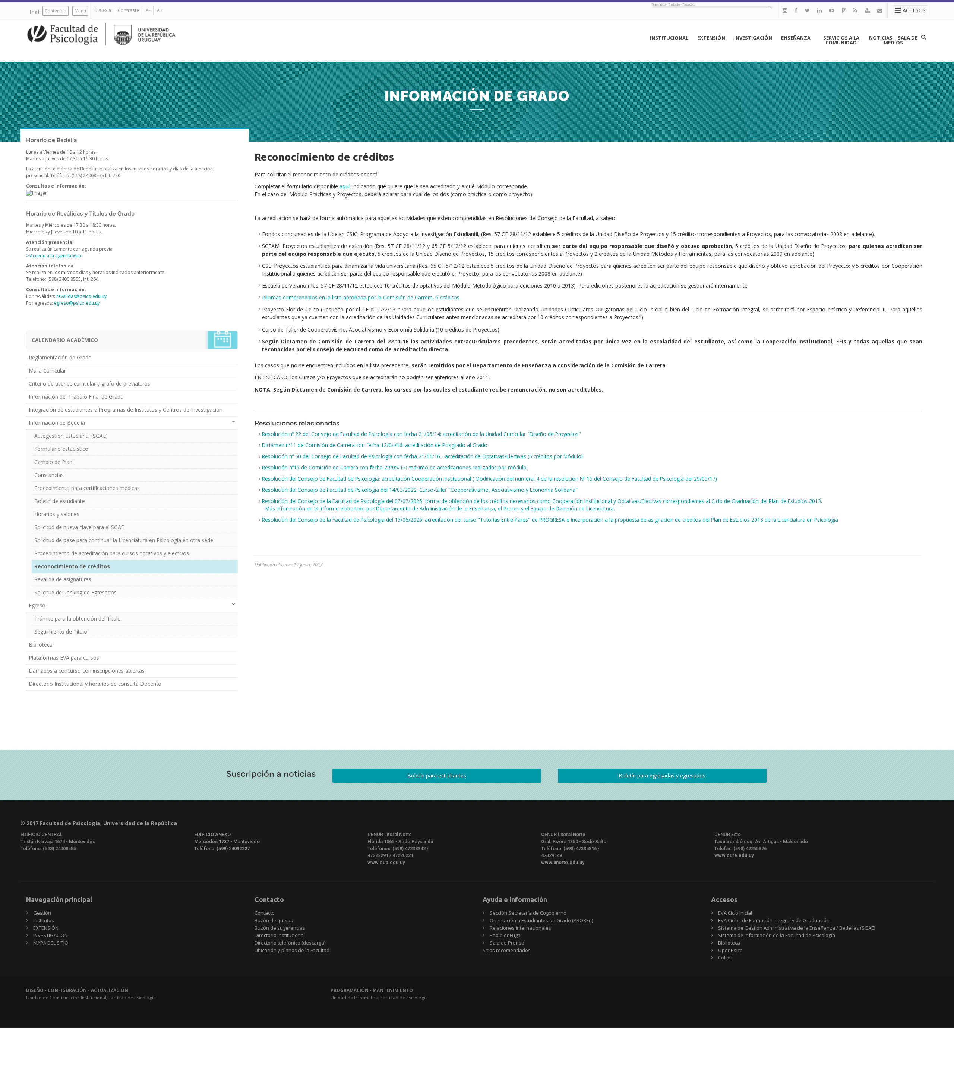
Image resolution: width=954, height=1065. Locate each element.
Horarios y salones (56, 514)
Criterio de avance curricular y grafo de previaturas (89, 383)
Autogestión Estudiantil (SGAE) (71, 435)
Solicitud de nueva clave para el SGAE (79, 527)
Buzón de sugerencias (280, 927)
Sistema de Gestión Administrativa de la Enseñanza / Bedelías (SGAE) (796, 927)
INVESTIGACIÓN (753, 37)
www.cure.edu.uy (734, 855)
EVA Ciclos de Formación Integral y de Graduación (774, 920)
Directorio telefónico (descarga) (290, 942)
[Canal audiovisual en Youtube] (831, 10)
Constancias (49, 474)
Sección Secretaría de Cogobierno (528, 913)
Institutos (43, 920)
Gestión (42, 913)
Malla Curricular (47, 370)
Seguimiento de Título (60, 631)
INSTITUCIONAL (669, 37)
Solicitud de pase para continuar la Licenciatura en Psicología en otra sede (123, 540)
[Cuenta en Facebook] (796, 10)
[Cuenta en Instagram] (785, 10)
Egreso (37, 605)
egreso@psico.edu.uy (77, 303)
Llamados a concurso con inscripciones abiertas (87, 670)
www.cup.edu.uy (386, 862)
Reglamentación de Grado (60, 357)
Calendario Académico (65, 339)
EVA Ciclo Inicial (735, 913)
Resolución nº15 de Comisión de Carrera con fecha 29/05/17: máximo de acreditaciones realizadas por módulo (394, 467)
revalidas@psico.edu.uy (81, 296)
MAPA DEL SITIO (50, 942)
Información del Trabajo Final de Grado (76, 396)
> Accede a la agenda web (53, 255)
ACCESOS (914, 10)
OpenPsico (730, 950)
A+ (159, 10)
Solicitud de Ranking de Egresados (75, 592)
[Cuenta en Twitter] (807, 10)
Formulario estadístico (61, 448)
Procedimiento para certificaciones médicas (87, 487)
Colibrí (725, 957)
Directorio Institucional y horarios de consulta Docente (95, 683)
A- (148, 10)
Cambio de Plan (53, 461)
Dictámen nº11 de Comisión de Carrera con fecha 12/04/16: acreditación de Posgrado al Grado (374, 445)
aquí (344, 186)
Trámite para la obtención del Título (77, 618)
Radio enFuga (505, 935)
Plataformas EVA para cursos (64, 657)
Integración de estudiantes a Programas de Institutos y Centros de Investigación (125, 409)
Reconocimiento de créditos (72, 566)
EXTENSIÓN (711, 37)
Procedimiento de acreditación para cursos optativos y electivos (111, 553)
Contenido (55, 10)
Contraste (128, 10)
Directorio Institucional (280, 935)
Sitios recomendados (507, 950)
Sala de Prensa (507, 942)
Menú (80, 10)
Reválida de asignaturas (62, 579)
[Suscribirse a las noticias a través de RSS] (855, 10)
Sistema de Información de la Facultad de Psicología (776, 935)
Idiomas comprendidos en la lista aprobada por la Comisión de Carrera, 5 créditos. (361, 297)
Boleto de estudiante (59, 501)
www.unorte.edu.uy (562, 862)
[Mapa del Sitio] (867, 10)
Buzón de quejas (274, 920)
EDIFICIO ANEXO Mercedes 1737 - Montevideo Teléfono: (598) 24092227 (227, 841)
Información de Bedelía (57, 422)
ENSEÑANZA (796, 37)
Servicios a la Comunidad (841, 40)
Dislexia (102, 10)
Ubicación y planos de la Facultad (292, 950)
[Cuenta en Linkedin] (819, 10)
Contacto (265, 913)
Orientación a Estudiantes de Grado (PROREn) (541, 920)
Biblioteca (41, 644)
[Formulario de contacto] (879, 10)
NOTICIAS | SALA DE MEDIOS (893, 40)
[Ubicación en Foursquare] (844, 10)
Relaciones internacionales (520, 927)
